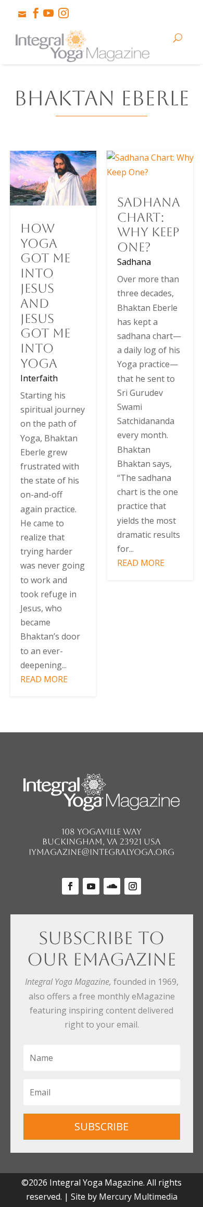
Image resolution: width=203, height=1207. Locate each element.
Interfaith (39, 378)
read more (44, 679)
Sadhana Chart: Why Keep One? (148, 225)
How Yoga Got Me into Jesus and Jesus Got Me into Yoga (45, 296)
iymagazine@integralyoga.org (101, 852)
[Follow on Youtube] (91, 886)
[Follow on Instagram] (132, 886)
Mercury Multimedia (138, 1196)
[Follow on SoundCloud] (112, 886)
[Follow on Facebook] (70, 886)
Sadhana (134, 262)
